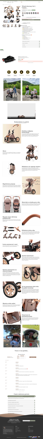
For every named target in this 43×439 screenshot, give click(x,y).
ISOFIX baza (15, 1)
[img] (17, 362)
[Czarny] (34, 13)
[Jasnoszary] (23, 15)
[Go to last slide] (2, 25)
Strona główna (5, 1)
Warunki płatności (17, 427)
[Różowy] (38, 13)
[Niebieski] (36, 13)
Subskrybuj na (32, 420)
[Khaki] (23, 13)
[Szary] (29, 13)
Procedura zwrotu (17, 428)
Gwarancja (16, 429)
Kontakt (8, 1)
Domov (3, 4)
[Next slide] (40, 352)
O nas (10, 1)
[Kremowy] (25, 13)
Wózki (13, 1)
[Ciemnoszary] (27, 13)
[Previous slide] (2, 352)
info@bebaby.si (5, 433)
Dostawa (16, 431)
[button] (38, 2)
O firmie (29, 428)
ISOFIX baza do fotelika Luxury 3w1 (22, 56)
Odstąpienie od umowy (30, 431)
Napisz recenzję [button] (33, 357)
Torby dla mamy (9, 2)
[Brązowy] (32, 13)
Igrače (12, 2)
